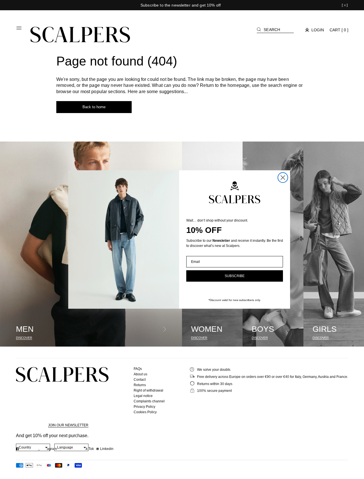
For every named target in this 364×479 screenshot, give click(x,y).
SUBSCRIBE (235, 276)
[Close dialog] (283, 178)
